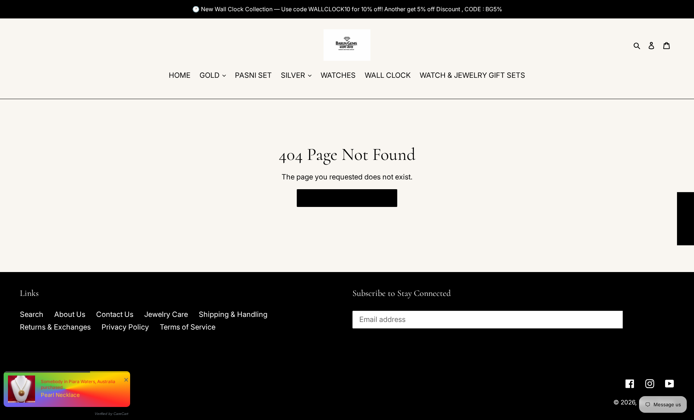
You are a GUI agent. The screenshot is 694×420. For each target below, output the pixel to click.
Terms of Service (187, 327)
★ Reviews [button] (686, 218)
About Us (69, 314)
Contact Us (114, 314)
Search (31, 314)
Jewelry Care (166, 314)
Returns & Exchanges (55, 327)
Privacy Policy (125, 327)
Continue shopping (341, 198)
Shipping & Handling (233, 314)
